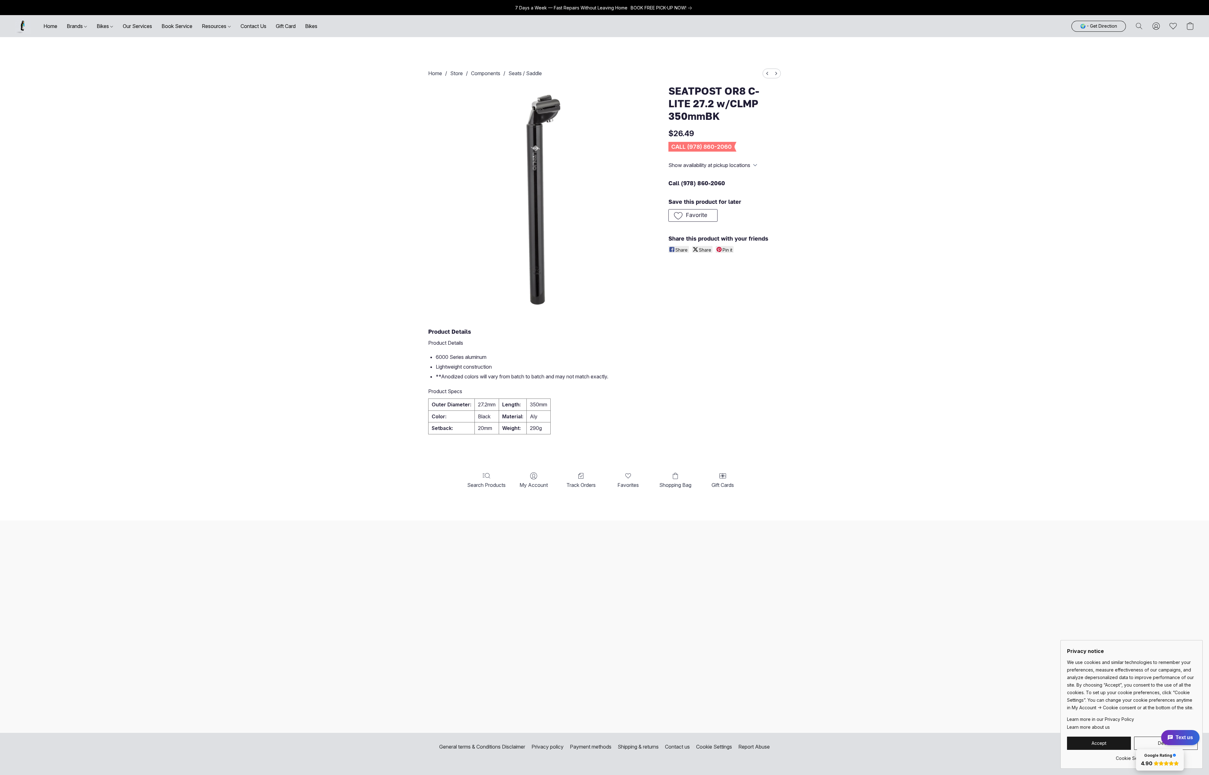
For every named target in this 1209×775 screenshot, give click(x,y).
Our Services (137, 26)
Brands (75, 26)
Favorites (628, 485)
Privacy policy (547, 747)
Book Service (177, 26)
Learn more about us (1088, 727)
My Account (533, 485)
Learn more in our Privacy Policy (1100, 719)
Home (50, 26)
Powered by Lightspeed (604, 758)
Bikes (103, 26)
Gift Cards (723, 485)
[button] (23, 26)
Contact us (677, 747)
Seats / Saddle (525, 73)
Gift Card (286, 26)
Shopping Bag (675, 485)
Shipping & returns (638, 747)
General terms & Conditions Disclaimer (482, 747)
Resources (215, 26)
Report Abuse (754, 747)
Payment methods (590, 747)
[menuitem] (767, 73)
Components (485, 73)
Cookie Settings (714, 747)
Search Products (486, 485)
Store (456, 73)
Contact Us (253, 26)
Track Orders (581, 485)
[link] (662, 8)
